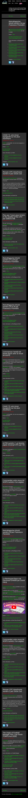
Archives (16, 3)
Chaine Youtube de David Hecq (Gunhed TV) (11, 617)
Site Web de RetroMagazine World (15, 36)
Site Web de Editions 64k (8, 238)
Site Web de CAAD (6, 149)
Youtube (8, 615)
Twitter (13, 34)
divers (9, 629)
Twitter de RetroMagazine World (15, 38)
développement (11, 396)
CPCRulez (8, 453)
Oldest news (22, 16)
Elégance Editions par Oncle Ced (10, 178)
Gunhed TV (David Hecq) (8, 586)
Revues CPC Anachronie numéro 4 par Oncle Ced (14, 197)
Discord (7, 373)
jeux (17, 161)
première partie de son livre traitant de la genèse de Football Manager (14, 747)
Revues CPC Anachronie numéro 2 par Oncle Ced (14, 199)
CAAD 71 (4, 143)
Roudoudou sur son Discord (8, 599)
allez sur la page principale (17, 794)
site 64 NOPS (13, 494)
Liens (9, 3)
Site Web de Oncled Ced (7, 193)
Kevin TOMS (5, 740)
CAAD (7, 146)
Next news (11, 16)
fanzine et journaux (17, 59)
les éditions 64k (15, 224)
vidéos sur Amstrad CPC (11, 588)
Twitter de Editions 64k (7, 239)
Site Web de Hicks (6, 376)
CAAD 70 (4, 414)
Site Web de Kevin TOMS (8, 764)
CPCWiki (8, 235)
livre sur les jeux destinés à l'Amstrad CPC (12, 230)
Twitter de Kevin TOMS (7, 766)
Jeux (13, 3)
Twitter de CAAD (6, 150)
